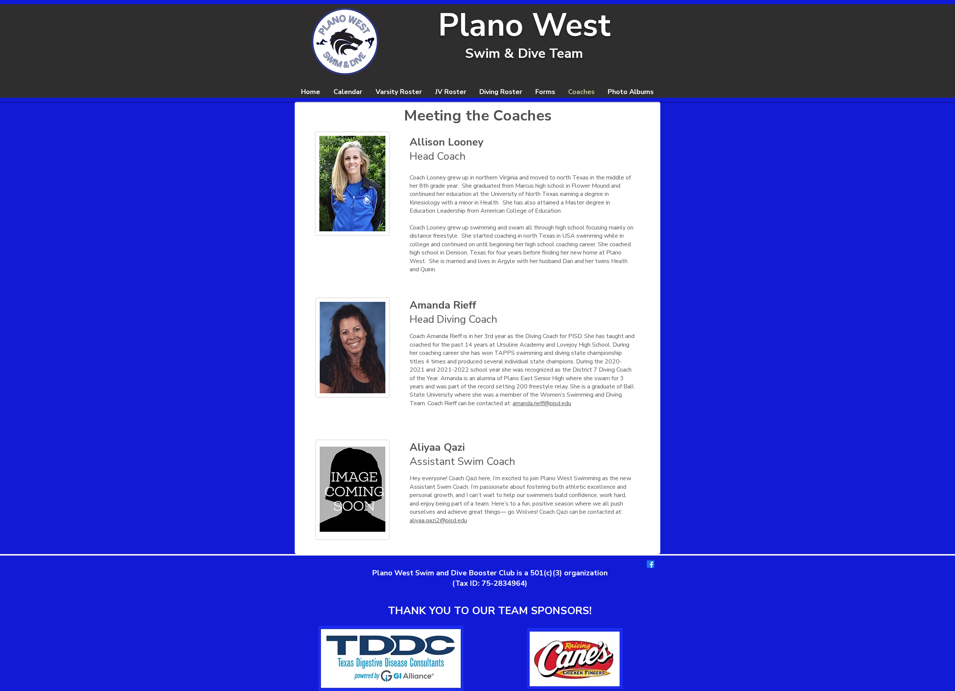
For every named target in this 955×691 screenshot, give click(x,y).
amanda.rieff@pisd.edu (542, 403)
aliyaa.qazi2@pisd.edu (438, 520)
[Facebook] (650, 564)
